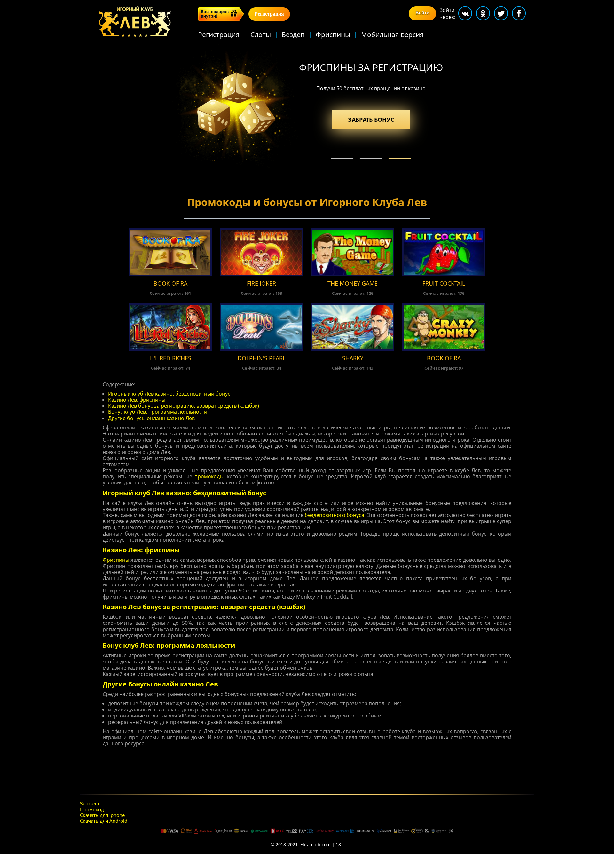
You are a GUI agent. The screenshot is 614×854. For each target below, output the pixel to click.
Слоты (260, 34)
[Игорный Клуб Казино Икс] (135, 22)
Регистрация (219, 34)
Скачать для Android (103, 821)
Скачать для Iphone (102, 815)
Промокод (92, 809)
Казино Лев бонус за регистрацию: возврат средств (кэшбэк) (183, 406)
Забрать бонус (371, 119)
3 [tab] (400, 158)
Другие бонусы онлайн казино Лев (151, 418)
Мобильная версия (392, 34)
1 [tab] (342, 158)
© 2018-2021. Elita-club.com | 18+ (307, 845)
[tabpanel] (307, 108)
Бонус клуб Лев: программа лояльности (157, 412)
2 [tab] (371, 158)
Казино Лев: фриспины (136, 400)
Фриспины (333, 34)
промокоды (209, 477)
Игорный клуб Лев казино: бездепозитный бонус (169, 394)
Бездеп (293, 34)
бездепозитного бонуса (334, 515)
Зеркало (89, 803)
